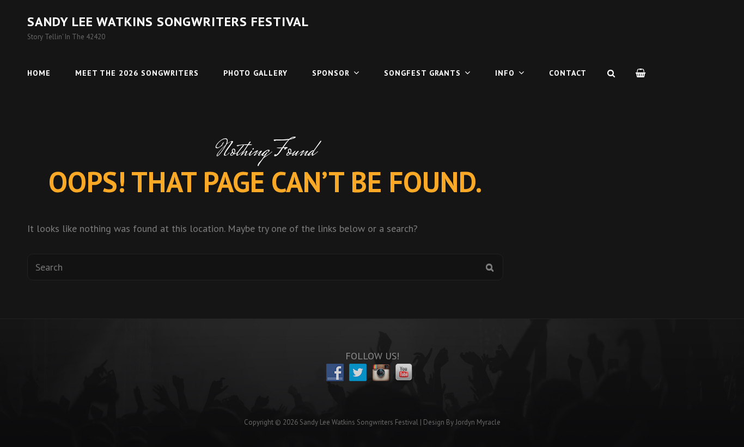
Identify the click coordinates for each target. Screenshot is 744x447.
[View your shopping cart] (641, 73)
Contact (568, 73)
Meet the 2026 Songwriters (137, 73)
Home (39, 73)
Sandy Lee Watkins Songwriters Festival (168, 21)
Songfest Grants (422, 73)
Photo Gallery (255, 73)
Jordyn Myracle (478, 422)
